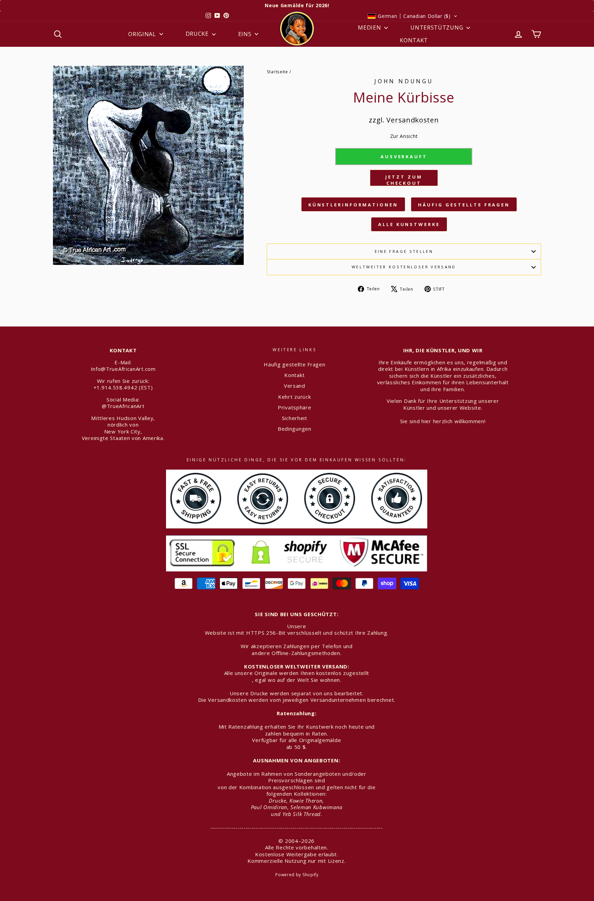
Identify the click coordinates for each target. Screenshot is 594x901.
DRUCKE (198, 33)
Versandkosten (412, 120)
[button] (412, 16)
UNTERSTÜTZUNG (437, 27)
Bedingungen (294, 428)
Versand (294, 385)
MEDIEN (370, 27)
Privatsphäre (294, 407)
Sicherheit (294, 418)
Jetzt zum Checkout (403, 180)
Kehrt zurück (294, 396)
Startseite (277, 71)
